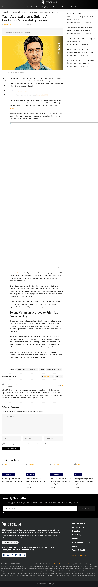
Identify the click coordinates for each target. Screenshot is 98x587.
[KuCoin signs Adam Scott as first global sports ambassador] (13, 469)
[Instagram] (16, 555)
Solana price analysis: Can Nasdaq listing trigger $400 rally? (83, 481)
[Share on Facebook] (4, 85)
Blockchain (21, 369)
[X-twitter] (8, 555)
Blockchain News (19, 12)
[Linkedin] (12, 555)
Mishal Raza (8, 25)
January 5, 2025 (42, 95)
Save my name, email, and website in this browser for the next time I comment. (28, 444)
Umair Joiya (73, 55)
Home (4, 12)
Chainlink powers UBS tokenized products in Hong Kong (35, 481)
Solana (12, 108)
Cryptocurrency (32, 369)
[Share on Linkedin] (57, 376)
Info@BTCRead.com (79, 555)
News (9, 12)
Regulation (30, 474)
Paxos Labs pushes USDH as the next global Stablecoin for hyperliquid (60, 481)
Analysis (78, 474)
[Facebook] (4, 555)
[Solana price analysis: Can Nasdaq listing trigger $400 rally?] (85, 469)
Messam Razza (74, 23)
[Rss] (24, 555)
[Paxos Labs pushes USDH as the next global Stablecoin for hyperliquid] (61, 469)
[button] (3, 2)
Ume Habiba (73, 44)
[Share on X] (4, 90)
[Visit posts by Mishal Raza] (4, 385)
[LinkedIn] (62, 385)
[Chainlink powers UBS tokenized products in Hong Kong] (37, 469)
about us (36, 538)
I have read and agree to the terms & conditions (19, 513)
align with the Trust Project (63, 564)
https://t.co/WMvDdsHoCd (23, 91)
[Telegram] (20, 555)
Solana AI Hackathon (54, 369)
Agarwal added (15, 273)
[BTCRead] (49, 2)
